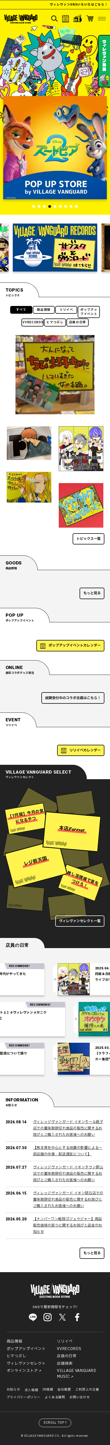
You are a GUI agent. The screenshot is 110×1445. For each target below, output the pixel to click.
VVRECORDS (32, 322)
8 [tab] (71, 206)
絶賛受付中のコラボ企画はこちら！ (73, 698)
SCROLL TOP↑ (56, 1422)
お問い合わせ (79, 1397)
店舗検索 (65, 1363)
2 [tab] (39, 206)
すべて (21, 310)
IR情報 (47, 1389)
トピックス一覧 (88, 539)
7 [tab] (65, 206)
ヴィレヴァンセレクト (26, 1363)
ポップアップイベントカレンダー (75, 645)
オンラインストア (22, 1371)
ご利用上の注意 (87, 1389)
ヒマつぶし (54, 322)
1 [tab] (33, 206)
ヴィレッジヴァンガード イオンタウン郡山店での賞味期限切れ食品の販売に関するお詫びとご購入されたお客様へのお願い (68, 1174)
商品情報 (43, 310)
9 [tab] (76, 206)
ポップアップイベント (88, 312)
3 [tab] (44, 206)
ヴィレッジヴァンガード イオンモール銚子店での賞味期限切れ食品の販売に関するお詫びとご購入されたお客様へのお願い (68, 1128)
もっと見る (92, 593)
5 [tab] (55, 206)
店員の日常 (77, 322)
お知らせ (13, 1389)
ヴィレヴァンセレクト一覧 (80, 921)
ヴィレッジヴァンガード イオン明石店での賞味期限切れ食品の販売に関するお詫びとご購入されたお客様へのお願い (68, 1199)
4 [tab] (49, 206)
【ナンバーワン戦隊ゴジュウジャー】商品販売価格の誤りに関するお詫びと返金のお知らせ (68, 1225)
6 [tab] (60, 206)
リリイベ (66, 310)
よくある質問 (55, 1397)
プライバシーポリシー (24, 1397)
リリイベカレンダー (85, 750)
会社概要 (64, 1389)
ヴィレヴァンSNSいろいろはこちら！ (67, 4)
